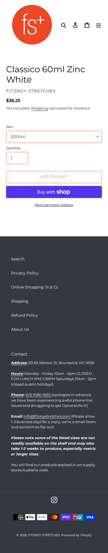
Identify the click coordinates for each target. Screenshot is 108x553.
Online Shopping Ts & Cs (34, 287)
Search (17, 259)
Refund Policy (24, 315)
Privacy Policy (24, 273)
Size (9, 127)
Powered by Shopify (76, 535)
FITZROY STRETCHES (44, 535)
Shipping (39, 108)
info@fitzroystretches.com (47, 416)
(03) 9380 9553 (38, 394)
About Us (20, 329)
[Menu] (98, 24)
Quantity (13, 148)
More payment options (54, 205)
